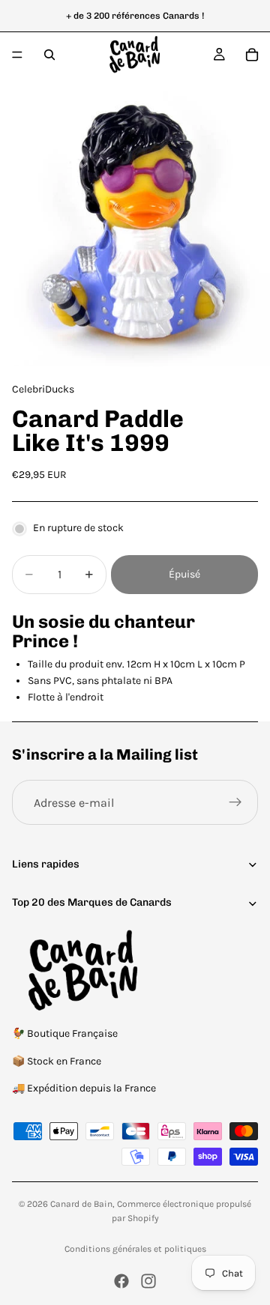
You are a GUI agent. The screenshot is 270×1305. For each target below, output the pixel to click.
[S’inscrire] (235, 802)
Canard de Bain (81, 1204)
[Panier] (252, 54)
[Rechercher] (49, 54)
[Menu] (17, 54)
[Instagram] (149, 1281)
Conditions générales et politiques (135, 1249)
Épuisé (184, 574)
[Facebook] (121, 1281)
